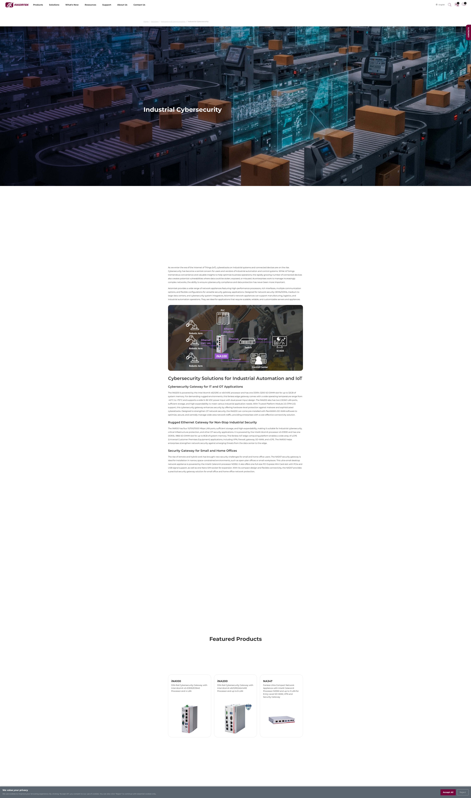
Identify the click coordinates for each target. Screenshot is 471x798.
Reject (463, 792)
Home (146, 21)
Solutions (154, 21)
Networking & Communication (173, 21)
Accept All (448, 792)
